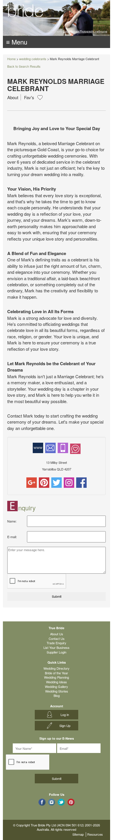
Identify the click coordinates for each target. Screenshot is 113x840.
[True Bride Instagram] (51, 802)
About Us (56, 634)
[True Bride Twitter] (61, 802)
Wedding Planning (56, 677)
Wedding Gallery (56, 686)
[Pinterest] (44, 482)
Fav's (29, 97)
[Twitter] (56, 482)
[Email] (50, 447)
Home (11, 58)
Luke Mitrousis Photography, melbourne (85, 31)
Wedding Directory (56, 668)
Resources (95, 834)
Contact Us (57, 638)
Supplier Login (56, 652)
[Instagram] (69, 482)
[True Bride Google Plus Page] (71, 802)
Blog (57, 695)
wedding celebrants (32, 58)
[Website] (38, 447)
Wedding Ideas (56, 682)
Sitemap (78, 834)
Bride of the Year (56, 673)
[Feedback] (75, 448)
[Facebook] (81, 482)
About (12, 97)
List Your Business (56, 647)
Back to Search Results (24, 66)
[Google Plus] (31, 482)
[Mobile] (63, 447)
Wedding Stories (56, 691)
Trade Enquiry (56, 642)
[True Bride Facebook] (41, 802)
